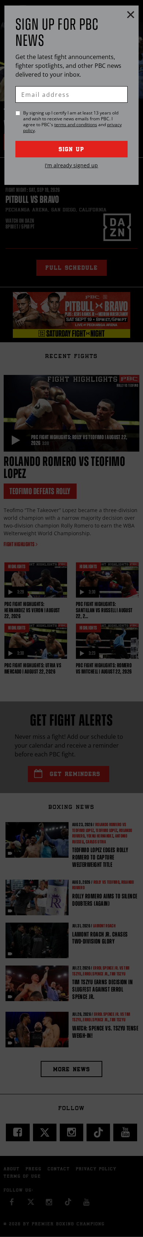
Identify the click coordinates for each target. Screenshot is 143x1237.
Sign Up (71, 149)
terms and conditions (75, 124)
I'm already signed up (71, 165)
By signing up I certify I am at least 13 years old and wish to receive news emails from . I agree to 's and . (72, 122)
